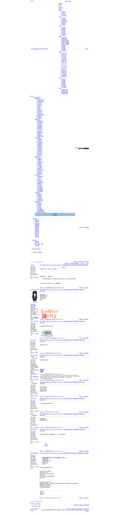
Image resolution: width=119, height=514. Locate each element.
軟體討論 (39, 128)
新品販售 (39, 196)
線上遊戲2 (40, 187)
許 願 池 (64, 67)
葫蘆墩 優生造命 (65, 40)
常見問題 (64, 84)
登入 (60, 5)
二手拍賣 (39, 197)
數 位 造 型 (64, 54)
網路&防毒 (40, 132)
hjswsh (31, 382)
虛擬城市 (39, 194)
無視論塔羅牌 (41, 114)
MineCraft (39, 180)
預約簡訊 (64, 31)
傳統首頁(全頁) (65, 90)
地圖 (85, 148)
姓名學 (38, 106)
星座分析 (64, 46)
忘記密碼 (61, 7)
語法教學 (64, 83)
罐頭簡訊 (64, 35)
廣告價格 (64, 19)
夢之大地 (32, 321)
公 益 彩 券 (64, 58)
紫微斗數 (39, 105)
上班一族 (39, 141)
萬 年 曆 (64, 68)
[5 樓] (41, 396)
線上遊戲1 (40, 186)
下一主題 (86, 263)
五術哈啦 (39, 118)
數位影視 (39, 154)
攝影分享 (39, 151)
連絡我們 (85, 509)
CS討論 (39, 177)
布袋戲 (39, 160)
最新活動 (64, 85)
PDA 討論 (39, 124)
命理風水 (37, 98)
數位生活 (39, 123)
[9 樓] (41, 497)
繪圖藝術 (39, 159)
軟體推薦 (39, 127)
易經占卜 (39, 109)
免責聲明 (63, 509)
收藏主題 (77, 263)
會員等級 (64, 80)
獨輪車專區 (39, 173)
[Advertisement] (82, 258)
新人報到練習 (40, 209)
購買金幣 (64, 28)
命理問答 (39, 102)
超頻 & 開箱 (40, 122)
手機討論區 (39, 125)
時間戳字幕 (64, 75)
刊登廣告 (64, 18)
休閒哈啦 (39, 138)
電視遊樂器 (40, 188)
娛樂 (60, 52)
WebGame (39, 185)
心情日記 (39, 207)
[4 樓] (41, 380)
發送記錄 (64, 32)
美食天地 (39, 163)
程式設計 (39, 133)
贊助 (60, 10)
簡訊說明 (64, 27)
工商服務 (37, 192)
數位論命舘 (64, 37)
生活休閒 (37, 137)
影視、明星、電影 (39, 244)
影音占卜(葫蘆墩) (65, 44)
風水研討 (39, 110)
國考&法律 (40, 142)
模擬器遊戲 (40, 191)
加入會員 (57, 278)
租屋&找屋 (39, 199)
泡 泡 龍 (64, 66)
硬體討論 (39, 120)
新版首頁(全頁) (65, 89)
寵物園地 (39, 168)
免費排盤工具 (64, 39)
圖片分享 (39, 153)
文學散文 (39, 158)
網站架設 (39, 134)
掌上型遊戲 (40, 190)
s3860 (31, 398)
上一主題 (82, 263)
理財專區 (39, 164)
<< (31, 261)
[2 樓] (41, 338)
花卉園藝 (39, 171)
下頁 (37, 261)
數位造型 (39, 205)
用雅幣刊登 (64, 22)
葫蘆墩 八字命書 (65, 41)
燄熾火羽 (32, 414)
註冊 (60, 6)
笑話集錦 (39, 155)
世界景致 (37, 242)
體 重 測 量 (64, 71)
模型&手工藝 (40, 169)
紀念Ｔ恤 (64, 14)
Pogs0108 (32, 264)
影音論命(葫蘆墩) (65, 42)
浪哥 (31, 429)
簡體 (88, 148)
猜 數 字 (64, 63)
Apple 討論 (40, 129)
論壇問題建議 (40, 210)
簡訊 (60, 26)
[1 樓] (41, 319)
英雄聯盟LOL (40, 182)
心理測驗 (39, 166)
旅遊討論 (39, 149)
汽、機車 (39, 167)
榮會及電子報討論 (41, 212)
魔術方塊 (39, 172)
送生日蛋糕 (64, 59)
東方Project (39, 181)
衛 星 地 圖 (64, 74)
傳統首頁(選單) (65, 93)
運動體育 (39, 145)
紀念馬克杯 (64, 15)
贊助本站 (64, 11)
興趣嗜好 (37, 156)
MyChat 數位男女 (36, 97)
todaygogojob (33, 339)
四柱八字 (39, 103)
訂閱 (83, 148)
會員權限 (64, 81)
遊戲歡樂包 (40, 176)
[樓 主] (41, 287)
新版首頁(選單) (65, 92)
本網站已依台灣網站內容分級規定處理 (74, 509)
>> (38, 261)
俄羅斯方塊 (64, 61)
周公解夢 (64, 49)
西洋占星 (39, 112)
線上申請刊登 (64, 20)
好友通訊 (64, 33)
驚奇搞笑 (37, 241)
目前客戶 (64, 24)
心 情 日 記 (64, 57)
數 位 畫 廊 (64, 55)
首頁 (60, 88)
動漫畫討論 (40, 162)
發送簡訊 (64, 29)
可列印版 (66, 263)
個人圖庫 (39, 208)
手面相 (38, 107)
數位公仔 (64, 13)
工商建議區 (40, 200)
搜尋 (60, 9)
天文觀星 (39, 150)
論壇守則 (64, 79)
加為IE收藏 (71, 263)
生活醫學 (39, 143)
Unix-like (39, 131)
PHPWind (36, 508)
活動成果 (39, 204)
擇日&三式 (40, 111)
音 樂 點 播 (64, 72)
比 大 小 (64, 64)
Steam (39, 178)
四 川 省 (64, 62)
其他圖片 (37, 245)
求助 (60, 77)
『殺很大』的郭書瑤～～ (38, 252)
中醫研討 (39, 116)
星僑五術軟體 (40, 99)
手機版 (79, 148)
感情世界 (39, 140)
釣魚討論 (39, 147)
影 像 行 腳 (64, 53)
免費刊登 (64, 23)
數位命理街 (64, 50)
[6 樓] (41, 412)
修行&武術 (40, 115)
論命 (60, 36)
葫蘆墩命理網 (40, 101)
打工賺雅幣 (64, 87)
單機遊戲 (39, 183)
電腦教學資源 (40, 136)
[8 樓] (41, 451)
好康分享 (39, 195)
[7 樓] (41, 427)
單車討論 (39, 146)
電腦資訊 (37, 119)
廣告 (60, 16)
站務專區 (37, 201)
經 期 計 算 (64, 70)
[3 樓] (41, 353)
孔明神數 (64, 48)
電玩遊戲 (37, 175)
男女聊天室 (64, 76)
